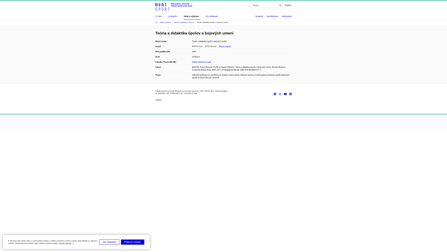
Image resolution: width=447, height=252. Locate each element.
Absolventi (287, 16)
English (288, 5)
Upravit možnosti (65, 243)
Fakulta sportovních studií (201, 62)
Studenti (259, 16)
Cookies (158, 100)
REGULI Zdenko (225, 46)
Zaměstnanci (272, 16)
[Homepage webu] (173, 7)
